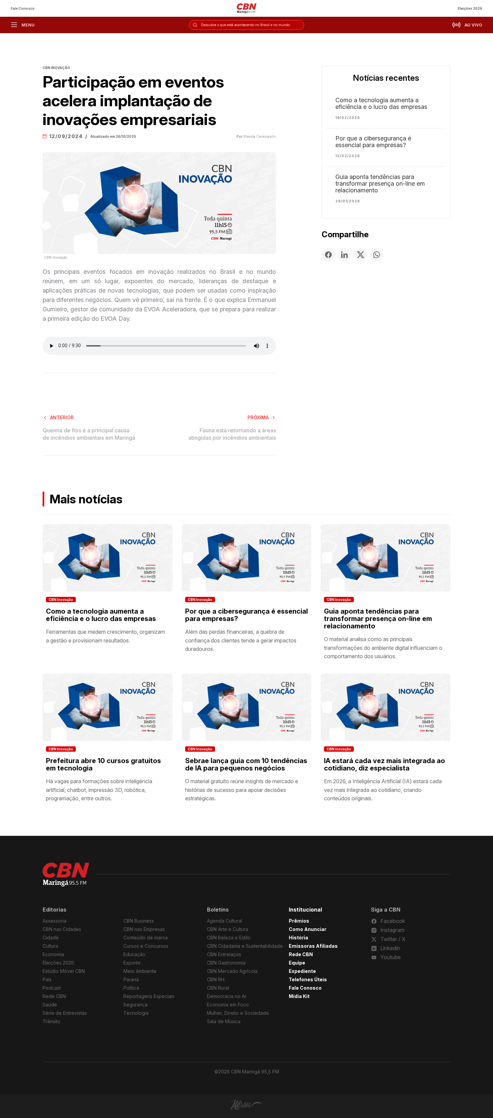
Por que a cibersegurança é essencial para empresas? (373, 141)
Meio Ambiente (140, 971)
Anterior (62, 417)
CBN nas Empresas (144, 929)
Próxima (258, 417)
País (47, 979)
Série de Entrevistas (65, 1013)
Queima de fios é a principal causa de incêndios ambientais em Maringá (89, 434)
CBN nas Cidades (62, 929)
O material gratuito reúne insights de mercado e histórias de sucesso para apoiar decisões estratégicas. (241, 790)
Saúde (50, 1004)
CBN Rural (218, 988)
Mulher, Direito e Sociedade (238, 1013)
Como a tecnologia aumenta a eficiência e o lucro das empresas (381, 103)
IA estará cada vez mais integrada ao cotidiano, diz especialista (384, 764)
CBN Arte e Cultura (227, 929)
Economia (53, 954)
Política (131, 988)
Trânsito (51, 1021)
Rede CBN (54, 996)
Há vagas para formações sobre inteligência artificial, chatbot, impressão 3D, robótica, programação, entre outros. (99, 790)
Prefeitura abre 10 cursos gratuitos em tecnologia (103, 764)
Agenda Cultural (224, 921)
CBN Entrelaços (224, 954)
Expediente (302, 971)
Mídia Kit (299, 996)
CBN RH (215, 979)
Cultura (50, 946)
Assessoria (54, 921)
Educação (134, 954)
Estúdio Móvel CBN (64, 971)
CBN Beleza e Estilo (229, 937)
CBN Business (138, 921)
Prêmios (299, 921)
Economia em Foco (228, 1004)
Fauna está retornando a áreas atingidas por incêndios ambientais (232, 434)
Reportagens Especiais (148, 996)
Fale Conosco (23, 8)
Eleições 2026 (470, 8)
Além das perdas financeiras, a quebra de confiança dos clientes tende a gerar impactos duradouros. (240, 640)
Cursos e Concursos (145, 946)
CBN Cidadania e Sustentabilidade (245, 946)
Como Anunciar (307, 929)
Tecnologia (136, 1013)
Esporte (132, 963)
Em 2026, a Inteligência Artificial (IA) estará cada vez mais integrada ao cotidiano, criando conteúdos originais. (383, 790)
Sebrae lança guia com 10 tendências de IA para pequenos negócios (246, 764)
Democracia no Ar (226, 996)
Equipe (297, 963)
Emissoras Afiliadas (313, 946)
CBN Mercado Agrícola (232, 971)
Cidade (51, 937)
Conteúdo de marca (145, 937)
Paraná (131, 979)
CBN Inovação (61, 600)
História (298, 937)
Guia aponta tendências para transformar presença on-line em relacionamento (380, 184)
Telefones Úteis (308, 979)
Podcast (52, 988)
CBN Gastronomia (226, 963)
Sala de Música (223, 1021)
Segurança (135, 1004)
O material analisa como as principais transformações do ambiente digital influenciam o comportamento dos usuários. (383, 648)
